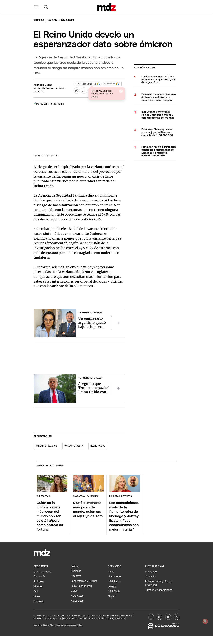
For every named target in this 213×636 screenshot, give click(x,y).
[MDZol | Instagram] (159, 617)
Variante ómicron (46, 446)
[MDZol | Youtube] (168, 617)
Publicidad (151, 571)
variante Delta (73, 446)
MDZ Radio (114, 581)
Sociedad (76, 570)
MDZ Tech (114, 591)
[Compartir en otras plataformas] (84, 90)
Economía (39, 576)
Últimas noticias (42, 571)
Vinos (37, 596)
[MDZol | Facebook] (151, 617)
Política (75, 566)
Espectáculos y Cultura (84, 580)
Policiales (39, 581)
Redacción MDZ (43, 85)
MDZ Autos (77, 595)
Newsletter (77, 600)
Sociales (38, 601)
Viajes (74, 590)
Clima (111, 571)
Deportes (76, 575)
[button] (36, 6)
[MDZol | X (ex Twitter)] (176, 617)
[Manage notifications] (205, 621)
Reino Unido (97, 446)
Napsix (112, 596)
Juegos (112, 586)
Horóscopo (114, 576)
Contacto (150, 576)
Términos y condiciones (158, 589)
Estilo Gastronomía (81, 585)
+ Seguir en (109, 84)
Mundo (39, 20)
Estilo (37, 591)
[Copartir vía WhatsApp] (77, 90)
